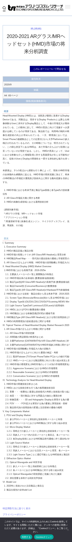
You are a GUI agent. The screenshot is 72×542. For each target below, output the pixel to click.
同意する (26, 537)
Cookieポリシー (44, 537)
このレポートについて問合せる (49, 69)
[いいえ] (67, 529)
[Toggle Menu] (67, 6)
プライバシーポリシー (14, 514)
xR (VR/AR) (36, 28)
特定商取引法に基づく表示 (16, 508)
